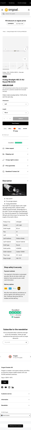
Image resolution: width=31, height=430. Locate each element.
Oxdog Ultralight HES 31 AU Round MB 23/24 (16, 31)
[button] (29, 10)
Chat (4, 382)
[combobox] (15, 13)
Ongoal (6, 412)
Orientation (6, 100)
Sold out (21, 118)
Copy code (20, 23)
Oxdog (4, 72)
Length (4, 109)
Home (4, 31)
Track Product (15, 123)
